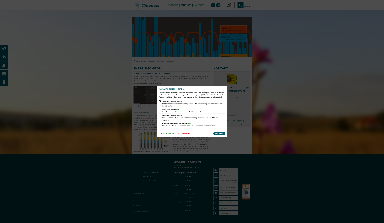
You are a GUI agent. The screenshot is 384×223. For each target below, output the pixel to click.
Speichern (219, 133)
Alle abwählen (184, 133)
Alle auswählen (167, 133)
